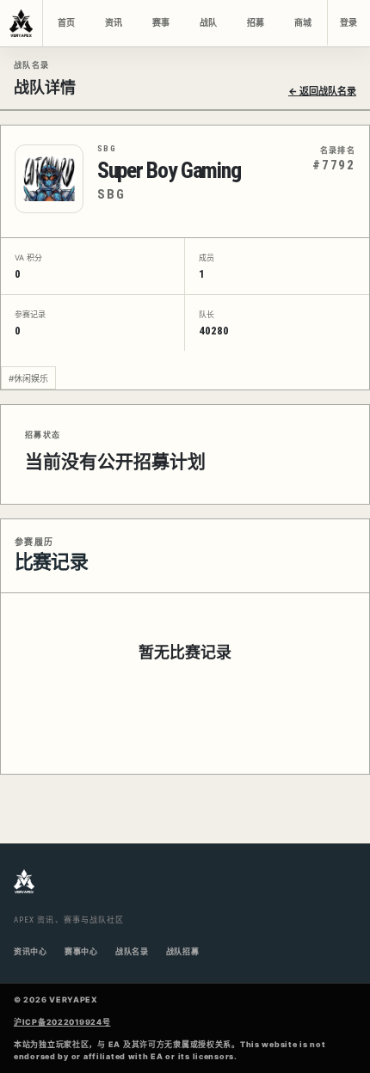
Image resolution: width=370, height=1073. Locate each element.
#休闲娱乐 (28, 378)
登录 (348, 23)
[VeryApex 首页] (21, 23)
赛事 (161, 23)
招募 (255, 23)
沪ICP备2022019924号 (62, 1022)
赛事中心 (81, 951)
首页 (66, 23)
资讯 (113, 23)
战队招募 (183, 951)
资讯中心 (30, 951)
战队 (208, 23)
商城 (302, 23)
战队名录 (132, 951)
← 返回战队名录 (322, 91)
